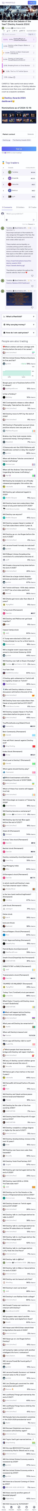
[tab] (7, 207)
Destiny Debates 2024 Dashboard (17, 283)
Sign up (32, 3)
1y (14, 230)
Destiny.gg (6, 140)
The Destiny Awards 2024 (22, 140)
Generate (31, 134)
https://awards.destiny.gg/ (15, 265)
